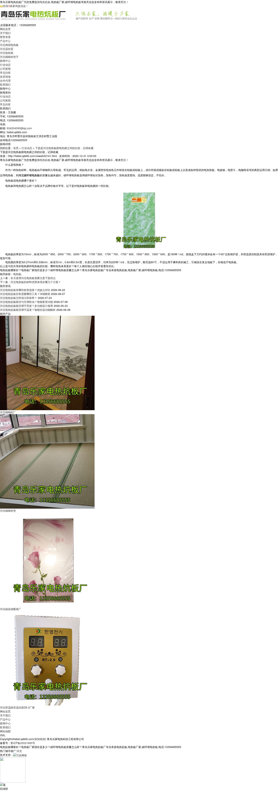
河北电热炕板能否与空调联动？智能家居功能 (26, 302)
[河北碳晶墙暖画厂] (47, 559)
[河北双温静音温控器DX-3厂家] (47, 658)
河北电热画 (6, 53)
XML (2, 735)
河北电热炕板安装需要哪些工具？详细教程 (25, 294)
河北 (19, 751)
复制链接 (40, 739)
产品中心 (5, 41)
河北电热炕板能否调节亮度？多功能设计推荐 (26, 306)
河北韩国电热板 (9, 45)
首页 (16, 148)
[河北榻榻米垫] (47, 461)
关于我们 (5, 33)
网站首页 (5, 29)
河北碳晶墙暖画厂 (10, 609)
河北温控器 (6, 49)
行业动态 (5, 65)
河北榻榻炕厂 (8, 412)
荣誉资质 (5, 37)
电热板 (17, 274)
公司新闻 (5, 68)
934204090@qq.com (19, 128)
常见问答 (5, 72)
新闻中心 (5, 61)
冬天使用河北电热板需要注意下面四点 (33, 278)
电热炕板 (45, 2)
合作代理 (5, 80)
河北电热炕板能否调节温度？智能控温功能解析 (28, 310)
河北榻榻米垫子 (9, 57)
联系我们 (5, 84)
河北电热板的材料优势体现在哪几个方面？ (36, 282)
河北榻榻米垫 (8, 510)
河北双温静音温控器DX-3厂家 (17, 707)
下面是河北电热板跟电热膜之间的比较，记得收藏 (64, 148)
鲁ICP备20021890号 (23, 743)
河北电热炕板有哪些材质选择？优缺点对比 (25, 290)
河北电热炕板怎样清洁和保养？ (18, 298)
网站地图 (5, 731)
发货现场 (5, 76)
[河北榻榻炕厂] (47, 362)
